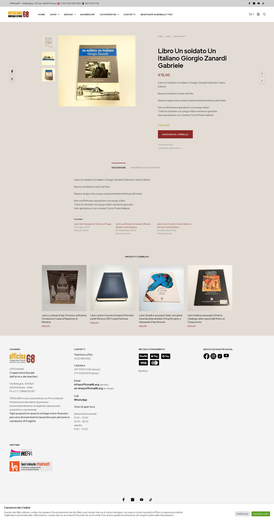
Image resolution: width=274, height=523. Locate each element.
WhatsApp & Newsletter (156, 14)
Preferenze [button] (242, 514)
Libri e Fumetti (179, 36)
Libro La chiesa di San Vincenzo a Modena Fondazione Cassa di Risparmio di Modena (64, 319)
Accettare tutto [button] (260, 514)
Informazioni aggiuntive (145, 167)
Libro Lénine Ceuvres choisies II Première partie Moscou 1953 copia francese (112, 317)
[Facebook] (12, 71)
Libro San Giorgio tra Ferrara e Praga (92, 224)
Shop (53, 14)
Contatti (129, 14)
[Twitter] (12, 79)
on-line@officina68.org (88, 388)
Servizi (68, 14)
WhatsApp (80, 400)
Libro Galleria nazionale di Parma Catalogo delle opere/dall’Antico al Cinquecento (206, 319)
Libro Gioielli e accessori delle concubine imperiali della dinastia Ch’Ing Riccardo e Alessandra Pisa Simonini (161, 319)
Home (41, 14)
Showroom (87, 14)
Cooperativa (108, 14)
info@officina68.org (86, 384)
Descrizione (118, 167)
